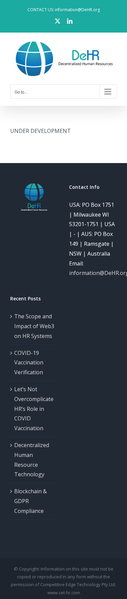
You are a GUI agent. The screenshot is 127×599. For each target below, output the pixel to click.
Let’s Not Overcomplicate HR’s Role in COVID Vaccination (34, 408)
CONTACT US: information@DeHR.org (63, 10)
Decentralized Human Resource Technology (31, 459)
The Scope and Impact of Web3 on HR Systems (34, 326)
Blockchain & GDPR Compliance (30, 501)
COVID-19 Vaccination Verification (28, 362)
